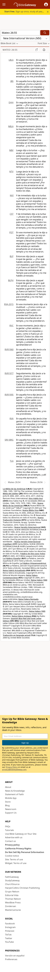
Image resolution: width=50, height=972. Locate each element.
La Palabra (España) (12, 558)
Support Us (11, 812)
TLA (11, 461)
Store (8, 801)
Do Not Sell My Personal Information (24, 852)
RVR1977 (9, 373)
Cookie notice (12, 855)
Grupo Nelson (12, 891)
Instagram (10, 927)
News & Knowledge (15, 790)
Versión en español (14, 955)
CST (11, 214)
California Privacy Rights (18, 848)
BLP (11, 256)
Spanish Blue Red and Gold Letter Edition (22, 619)
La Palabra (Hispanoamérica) (33, 563)
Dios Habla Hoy (36, 498)
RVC (11, 325)
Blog (7, 805)
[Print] (44, 50)
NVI (11, 195)
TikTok (8, 934)
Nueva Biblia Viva (30, 510)
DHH (11, 102)
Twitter (8, 938)
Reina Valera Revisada (28, 599)
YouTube (9, 941)
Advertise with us (13, 837)
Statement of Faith (14, 794)
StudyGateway (12, 880)
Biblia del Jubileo (10, 493)
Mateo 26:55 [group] (10, 49)
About (8, 787)
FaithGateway (12, 876)
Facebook (10, 923)
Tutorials (9, 830)
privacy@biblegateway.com (14, 769)
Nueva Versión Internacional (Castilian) (21, 542)
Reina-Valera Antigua (21, 616)
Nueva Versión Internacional (27, 527)
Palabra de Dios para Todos (32, 553)
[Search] (44, 32)
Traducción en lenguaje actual (16, 635)
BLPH (10, 280)
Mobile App (11, 798)
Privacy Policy (12, 767)
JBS (11, 81)
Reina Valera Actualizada (14, 570)
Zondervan (10, 906)
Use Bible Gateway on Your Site (20, 833)
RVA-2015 (8, 304)
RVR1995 (9, 394)
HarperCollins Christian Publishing (22, 887)
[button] (46, 4)
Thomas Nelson (13, 898)
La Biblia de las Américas (14, 489)
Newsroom (10, 809)
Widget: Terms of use (15, 863)
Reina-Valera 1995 (37, 611)
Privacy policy (12, 844)
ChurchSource (12, 884)
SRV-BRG (9, 439)
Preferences (11, 959)
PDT (11, 232)
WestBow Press (13, 902)
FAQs (7, 826)
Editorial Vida (11, 895)
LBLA (11, 60)
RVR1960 (9, 349)
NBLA (10, 126)
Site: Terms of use (14, 859)
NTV (11, 171)
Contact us (10, 841)
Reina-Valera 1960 (39, 580)
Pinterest (9, 930)
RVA (11, 418)
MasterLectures (13, 909)
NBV (11, 150)
